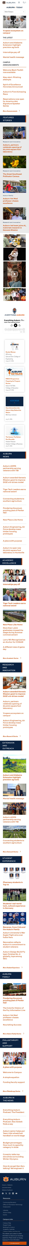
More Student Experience (11, 968)
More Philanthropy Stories (11, 1091)
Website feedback (7, 1190)
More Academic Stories (10, 658)
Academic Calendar (9, 1229)
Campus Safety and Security (11, 1231)
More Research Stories (10, 736)
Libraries (5, 1210)
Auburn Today (7, 1212)
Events (5, 1215)
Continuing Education (9, 1202)
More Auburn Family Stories (12, 1034)
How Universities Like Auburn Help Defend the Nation (13, 410)
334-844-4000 (6, 1187)
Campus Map (7, 1223)
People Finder (7, 1225)
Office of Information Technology (12, 1204)
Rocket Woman (11, 352)
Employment (7, 1207)
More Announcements (10, 111)
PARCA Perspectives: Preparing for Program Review (13, 381)
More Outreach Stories (10, 852)
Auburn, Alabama (7, 1185)
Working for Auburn (9, 1227)
